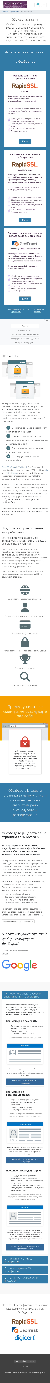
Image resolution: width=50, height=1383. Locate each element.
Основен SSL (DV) (25, 330)
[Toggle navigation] (47, 321)
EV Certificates (12, 473)
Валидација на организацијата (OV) (25, 338)
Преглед (25, 326)
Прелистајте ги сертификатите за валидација (25, 1081)
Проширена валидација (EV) (25, 343)
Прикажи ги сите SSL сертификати (16, 310)
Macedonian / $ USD (26, 1361)
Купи (25, 141)
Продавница (14, 12)
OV (46, 470)
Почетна (5, 12)
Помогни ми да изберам (38, 310)
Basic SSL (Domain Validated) (14, 467)
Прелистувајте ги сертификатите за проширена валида (25, 1247)
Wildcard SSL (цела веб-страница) (25, 334)
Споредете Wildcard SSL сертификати (18, 921)
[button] (25, 995)
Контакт (25, 1366)
